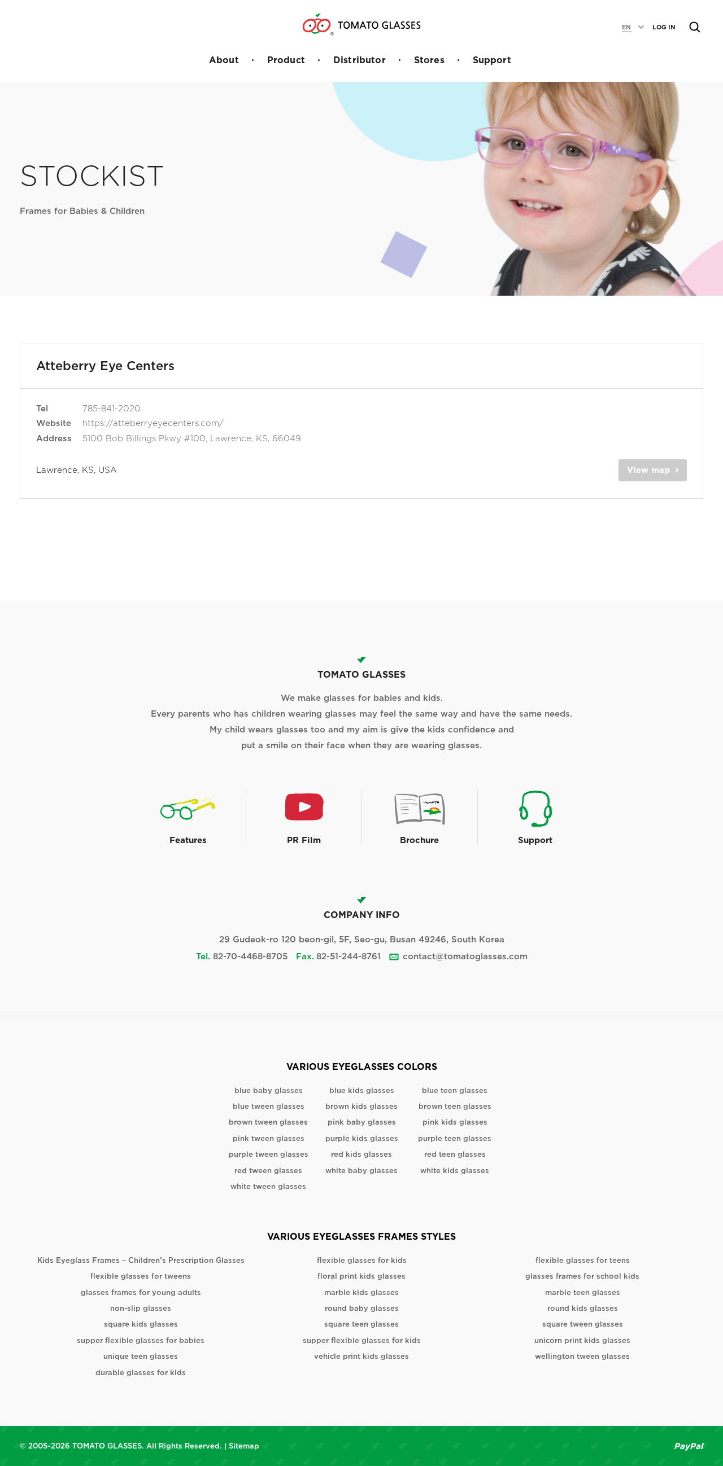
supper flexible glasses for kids (362, 1340)
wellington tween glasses (582, 1356)
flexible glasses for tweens (140, 1276)
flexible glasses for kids (362, 1260)
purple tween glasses (268, 1154)
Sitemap (244, 1446)
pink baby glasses (362, 1122)
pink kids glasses (455, 1122)
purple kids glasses (361, 1138)
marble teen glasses (582, 1292)
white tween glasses (268, 1186)
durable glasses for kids (140, 1372)
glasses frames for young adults (141, 1292)
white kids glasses (454, 1170)
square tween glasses (582, 1324)
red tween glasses (268, 1170)
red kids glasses (361, 1154)
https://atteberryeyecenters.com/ (153, 423)
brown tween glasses (268, 1122)
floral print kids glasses (361, 1276)
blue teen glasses (454, 1090)
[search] (694, 27)
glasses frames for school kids (582, 1276)
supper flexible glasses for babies (140, 1340)
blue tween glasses (268, 1106)
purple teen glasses (454, 1138)
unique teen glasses (140, 1356)
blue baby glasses (268, 1090)
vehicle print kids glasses (361, 1356)
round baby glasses (362, 1308)
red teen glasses (455, 1154)
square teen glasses (361, 1324)
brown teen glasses (455, 1106)
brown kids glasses (361, 1106)
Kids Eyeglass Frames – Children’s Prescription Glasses (141, 1260)
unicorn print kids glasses (582, 1340)
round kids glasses (582, 1308)
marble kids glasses (361, 1292)
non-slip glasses (140, 1308)
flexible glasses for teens (582, 1260)
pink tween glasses (268, 1138)
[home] (362, 25)
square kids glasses (141, 1324)
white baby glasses (361, 1170)
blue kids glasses (361, 1090)
